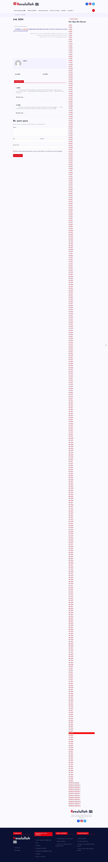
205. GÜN (71, 448)
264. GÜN (71, 571)
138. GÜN (71, 309)
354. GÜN (71, 758)
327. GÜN (71, 701)
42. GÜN (71, 110)
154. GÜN (71, 342)
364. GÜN (71, 778)
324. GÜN (71, 695)
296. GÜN (71, 637)
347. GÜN (71, 743)
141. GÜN (71, 315)
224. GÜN (71, 488)
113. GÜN (71, 257)
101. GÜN (71, 232)
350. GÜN (71, 749)
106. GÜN (71, 243)
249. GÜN (71, 539)
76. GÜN (71, 180)
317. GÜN (71, 681)
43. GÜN (71, 112)
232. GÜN (71, 504)
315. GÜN (71, 677)
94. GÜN (71, 218)
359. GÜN (71, 768)
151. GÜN (71, 336)
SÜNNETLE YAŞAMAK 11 (74, 803)
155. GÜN (71, 344)
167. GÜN (71, 369)
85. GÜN (70, 199)
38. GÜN (70, 101)
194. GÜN (71, 425)
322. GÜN (71, 691)
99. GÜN (71, 228)
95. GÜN (71, 220)
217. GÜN (71, 473)
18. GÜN (70, 60)
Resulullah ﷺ (82, 811)
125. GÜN (71, 282)
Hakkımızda (17, 847)
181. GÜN (71, 398)
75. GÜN (70, 178)
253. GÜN (71, 548)
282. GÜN (71, 608)
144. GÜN (71, 322)
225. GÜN (71, 490)
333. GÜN (71, 714)
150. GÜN (71, 334)
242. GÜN (71, 525)
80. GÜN (71, 189)
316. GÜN (71, 679)
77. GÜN (70, 182)
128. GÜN (71, 288)
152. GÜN (71, 338)
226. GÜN (71, 492)
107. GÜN (71, 245)
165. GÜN (71, 365)
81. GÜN (70, 191)
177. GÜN (71, 390)
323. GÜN (71, 693)
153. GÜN (71, 340)
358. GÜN (71, 766)
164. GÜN (71, 363)
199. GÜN (71, 436)
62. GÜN (71, 151)
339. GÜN (71, 726)
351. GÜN (71, 751)
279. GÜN (71, 602)
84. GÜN (71, 197)
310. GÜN (71, 666)
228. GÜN (71, 496)
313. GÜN (71, 672)
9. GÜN (70, 41)
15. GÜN (70, 54)
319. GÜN (71, 685)
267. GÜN (71, 577)
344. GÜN (71, 737)
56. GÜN (71, 139)
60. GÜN (71, 147)
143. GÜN (71, 319)
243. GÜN (71, 527)
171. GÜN (71, 378)
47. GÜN (71, 120)
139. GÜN (71, 311)
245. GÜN (71, 531)
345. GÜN (71, 739)
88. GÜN (70, 205)
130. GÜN (71, 292)
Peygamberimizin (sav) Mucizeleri (65, 838)
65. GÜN (71, 157)
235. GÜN (71, 510)
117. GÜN (71, 265)
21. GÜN (70, 66)
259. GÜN (71, 560)
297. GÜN (71, 639)
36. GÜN (71, 97)
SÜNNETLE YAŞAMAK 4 (74, 789)
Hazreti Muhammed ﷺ (19, 10)
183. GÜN (71, 402)
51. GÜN (70, 128)
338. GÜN (71, 724)
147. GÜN (71, 328)
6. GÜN (70, 35)
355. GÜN (71, 760)
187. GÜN (71, 411)
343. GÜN (71, 735)
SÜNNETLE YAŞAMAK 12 (74, 805)
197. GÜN (71, 432)
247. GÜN (71, 535)
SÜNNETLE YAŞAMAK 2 (74, 785)
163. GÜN (71, 361)
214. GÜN (71, 467)
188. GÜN (71, 413)
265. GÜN (71, 573)
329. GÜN (71, 706)
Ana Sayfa (17, 14)
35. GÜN (70, 95)
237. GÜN (71, 515)
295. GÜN (71, 635)
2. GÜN (70, 27)
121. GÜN (71, 274)
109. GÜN (71, 249)
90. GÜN (71, 209)
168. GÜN (71, 371)
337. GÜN (71, 722)
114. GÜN (71, 259)
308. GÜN (71, 662)
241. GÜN (71, 523)
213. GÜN (71, 465)
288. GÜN (71, 621)
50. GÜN (71, 126)
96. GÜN (71, 222)
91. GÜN (70, 211)
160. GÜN (71, 355)
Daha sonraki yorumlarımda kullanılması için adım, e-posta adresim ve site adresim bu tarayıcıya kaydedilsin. (38, 151)
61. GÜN (70, 149)
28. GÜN (71, 81)
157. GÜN (71, 348)
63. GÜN (71, 153)
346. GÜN (71, 741)
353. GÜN (71, 755)
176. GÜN (71, 388)
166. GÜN (71, 367)
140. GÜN (71, 313)
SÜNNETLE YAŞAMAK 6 (74, 793)
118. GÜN (71, 268)
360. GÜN (71, 770)
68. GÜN (71, 164)
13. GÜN (70, 49)
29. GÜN (71, 83)
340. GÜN (71, 728)
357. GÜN (71, 764)
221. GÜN (71, 481)
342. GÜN (23, 14)
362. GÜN (71, 774)
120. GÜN (71, 272)
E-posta (42, 138)
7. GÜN (70, 37)
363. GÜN (71, 776)
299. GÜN (71, 643)
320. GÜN (71, 687)
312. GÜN (71, 670)
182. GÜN (71, 400)
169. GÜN (71, 373)
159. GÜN (71, 353)
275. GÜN (71, 593)
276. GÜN (71, 596)
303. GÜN (71, 652)
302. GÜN (71, 650)
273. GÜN (71, 589)
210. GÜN (71, 459)
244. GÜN (71, 529)
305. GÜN (71, 656)
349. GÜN (71, 747)
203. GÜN (71, 444)
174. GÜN (71, 384)
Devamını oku (20, 97)
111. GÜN (70, 253)
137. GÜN (71, 307)
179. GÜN (71, 394)
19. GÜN (70, 62)
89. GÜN (71, 207)
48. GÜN (71, 122)
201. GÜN (71, 440)
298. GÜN (71, 641)
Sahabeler (38, 845)
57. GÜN (70, 141)
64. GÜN (71, 155)
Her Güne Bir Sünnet (83, 841)
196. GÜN (71, 429)
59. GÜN (71, 145)
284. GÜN (71, 612)
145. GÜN (71, 324)
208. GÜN (71, 454)
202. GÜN (71, 442)
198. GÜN (71, 434)
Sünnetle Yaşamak (43, 10)
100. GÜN (71, 230)
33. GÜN (70, 91)
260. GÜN (71, 562)
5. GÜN (70, 33)
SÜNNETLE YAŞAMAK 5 (74, 791)
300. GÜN (71, 645)
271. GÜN (71, 585)
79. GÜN (71, 187)
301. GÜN (71, 647)
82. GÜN (71, 193)
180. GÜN (71, 396)
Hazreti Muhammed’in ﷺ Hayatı (43, 840)
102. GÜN (71, 234)
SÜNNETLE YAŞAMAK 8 (74, 797)
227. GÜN (71, 494)
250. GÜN (71, 542)
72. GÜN (71, 172)
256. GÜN (71, 554)
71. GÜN (70, 170)
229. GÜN (71, 498)
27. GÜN (71, 79)
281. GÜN (71, 606)
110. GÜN (71, 251)
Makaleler (63, 10)
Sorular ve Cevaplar (55, 10)
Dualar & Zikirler (82, 838)
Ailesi (37, 842)
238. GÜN (71, 517)
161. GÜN (71, 357)
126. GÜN (71, 284)
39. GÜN (71, 103)
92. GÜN (71, 214)
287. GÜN (71, 618)
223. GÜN (71, 486)
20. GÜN (71, 64)
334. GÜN (71, 716)
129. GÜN (71, 290)
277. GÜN (71, 598)
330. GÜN (71, 708)
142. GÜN (71, 317)
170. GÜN (71, 376)
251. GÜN (71, 544)
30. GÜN (71, 85)
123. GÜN (71, 278)
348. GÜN (71, 745)
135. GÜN (71, 303)
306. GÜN (71, 658)
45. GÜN (71, 116)
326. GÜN (71, 699)
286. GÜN (71, 616)
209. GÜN (71, 456)
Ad (14, 138)
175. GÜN (71, 386)
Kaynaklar (70, 10)
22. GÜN (71, 68)
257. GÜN (71, 556)
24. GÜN (71, 72)
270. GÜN (71, 583)
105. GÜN (71, 240)
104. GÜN (71, 238)
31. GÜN (70, 87)
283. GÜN (71, 610)
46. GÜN (71, 118)
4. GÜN (70, 31)
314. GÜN (71, 674)
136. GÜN (71, 305)
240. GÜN (71, 521)
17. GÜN (70, 58)
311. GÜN (71, 668)
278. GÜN (71, 600)
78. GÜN (70, 184)
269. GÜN (71, 581)
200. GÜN (71, 438)
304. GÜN (71, 654)
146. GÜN (71, 326)
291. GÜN (71, 627)
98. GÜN (71, 226)
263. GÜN (71, 569)
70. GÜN (71, 168)
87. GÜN (70, 203)
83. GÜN (70, 195)
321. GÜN (71, 689)
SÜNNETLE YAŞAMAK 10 (75, 801)
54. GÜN (71, 135)
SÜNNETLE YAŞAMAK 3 (74, 787)
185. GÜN (71, 407)
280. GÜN (71, 604)
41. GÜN (70, 108)
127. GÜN (71, 286)
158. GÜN (71, 351)
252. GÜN (71, 546)
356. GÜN (71, 762)
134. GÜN (71, 301)
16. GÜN (70, 56)
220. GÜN (71, 479)
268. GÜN (71, 579)
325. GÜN (71, 697)
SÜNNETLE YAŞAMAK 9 (74, 799)
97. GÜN (71, 224)
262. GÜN (71, 567)
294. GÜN (71, 633)
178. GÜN (71, 392)
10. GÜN (70, 43)
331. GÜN (71, 710)
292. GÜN (71, 629)
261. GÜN (71, 564)
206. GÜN (71, 450)
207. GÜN (71, 452)
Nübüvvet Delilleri (32, 10)
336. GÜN (71, 720)
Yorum (14, 127)
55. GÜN (70, 137)
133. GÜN (71, 299)
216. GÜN (71, 471)
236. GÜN (71, 513)
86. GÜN (71, 201)
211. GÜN (71, 461)
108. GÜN (71, 247)
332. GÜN (71, 712)
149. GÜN (71, 332)
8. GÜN (70, 39)
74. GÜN (70, 176)
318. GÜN (71, 683)
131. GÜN (71, 294)
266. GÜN (71, 575)
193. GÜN (71, 423)
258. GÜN (71, 558)
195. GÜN (71, 427)
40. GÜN (71, 106)
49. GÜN (71, 124)
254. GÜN (71, 550)
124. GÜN (71, 280)
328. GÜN (71, 704)
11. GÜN (70, 45)
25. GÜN (71, 74)
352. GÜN (71, 753)
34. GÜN (71, 93)
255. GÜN (71, 552)
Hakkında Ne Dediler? (41, 848)
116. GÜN (71, 263)
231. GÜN (71, 502)
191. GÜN (71, 419)
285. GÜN (71, 614)
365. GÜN (71, 780)
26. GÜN (71, 77)
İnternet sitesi (16, 145)
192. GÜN (71, 421)
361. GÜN (71, 772)
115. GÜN (71, 261)
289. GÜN (71, 623)
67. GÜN (71, 162)
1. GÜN (70, 25)
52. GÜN (71, 131)
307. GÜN (71, 660)
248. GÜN (71, 537)
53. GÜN (70, 133)
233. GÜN (71, 506)
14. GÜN (70, 52)
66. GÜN (71, 160)
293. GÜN (71, 631)
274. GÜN (71, 591)
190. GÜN (71, 417)
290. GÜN (71, 625)
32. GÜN (71, 89)
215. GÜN (71, 469)
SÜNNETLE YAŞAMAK (74, 782)
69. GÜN (71, 166)
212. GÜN (71, 463)
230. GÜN (71, 500)
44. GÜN (71, 114)
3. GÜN (70, 29)
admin (25, 61)
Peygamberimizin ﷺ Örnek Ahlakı (44, 851)
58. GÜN (70, 143)
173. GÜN (71, 382)
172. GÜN (71, 380)
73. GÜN (70, 174)
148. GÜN (71, 330)
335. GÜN (71, 718)
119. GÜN (71, 270)
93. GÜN (71, 216)
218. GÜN (71, 475)
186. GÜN (71, 409)
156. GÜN (71, 346)
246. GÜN (71, 533)
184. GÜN (71, 405)
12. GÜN (70, 47)
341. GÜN (71, 731)
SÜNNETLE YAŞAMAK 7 (74, 795)
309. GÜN (71, 664)
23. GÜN (71, 70)
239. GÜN (71, 519)
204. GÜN (71, 446)
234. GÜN (71, 508)
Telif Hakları (17, 850)
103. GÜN (71, 236)
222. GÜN (71, 483)
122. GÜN (71, 276)
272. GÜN (71, 587)
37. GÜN (70, 99)
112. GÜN (71, 255)
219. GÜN (71, 477)
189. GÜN (71, 415)
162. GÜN (71, 359)
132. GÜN (71, 297)
